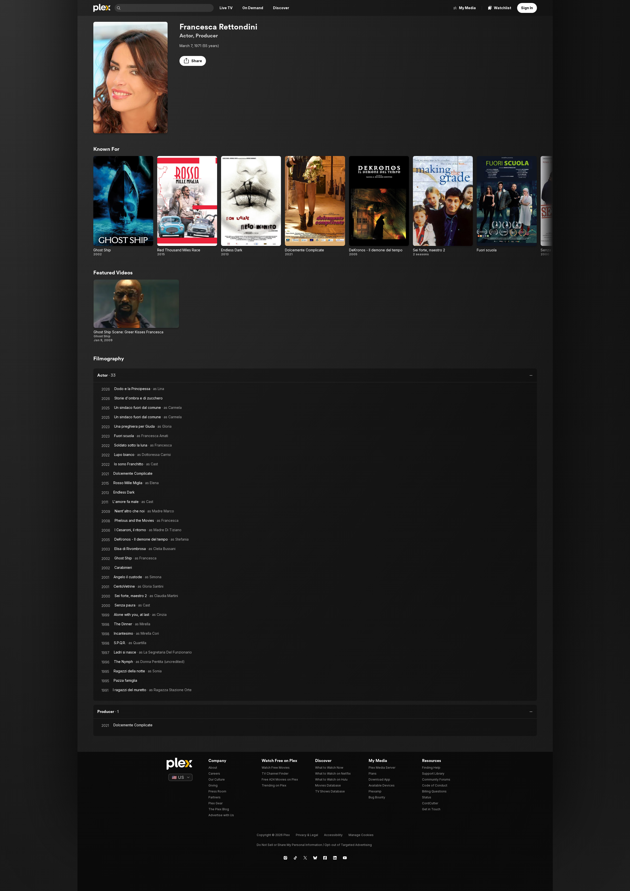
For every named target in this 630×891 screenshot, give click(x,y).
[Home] (102, 8)
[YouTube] (345, 858)
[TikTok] (295, 858)
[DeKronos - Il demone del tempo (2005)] (379, 206)
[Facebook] (325, 858)
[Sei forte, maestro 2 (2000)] (443, 206)
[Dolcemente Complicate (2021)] (315, 206)
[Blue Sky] (315, 858)
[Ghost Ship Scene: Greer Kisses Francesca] (136, 311)
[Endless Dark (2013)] (251, 206)
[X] (305, 858)
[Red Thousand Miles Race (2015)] (187, 206)
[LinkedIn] (335, 858)
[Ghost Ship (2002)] (123, 206)
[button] (192, 61)
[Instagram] (285, 858)
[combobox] (168, 8)
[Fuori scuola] (507, 206)
